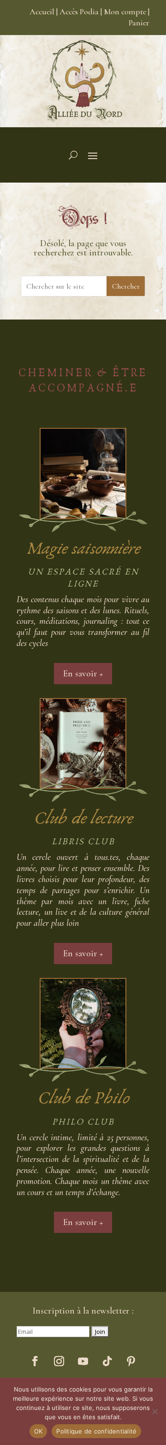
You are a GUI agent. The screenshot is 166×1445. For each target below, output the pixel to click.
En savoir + (83, 673)
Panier (139, 23)
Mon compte (125, 11)
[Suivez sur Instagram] (59, 1361)
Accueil (42, 11)
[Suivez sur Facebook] (35, 1361)
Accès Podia (79, 11)
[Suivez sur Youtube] (83, 1361)
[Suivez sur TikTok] (107, 1361)
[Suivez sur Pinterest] (131, 1361)
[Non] (154, 1411)
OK (38, 1431)
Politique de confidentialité (96, 1431)
